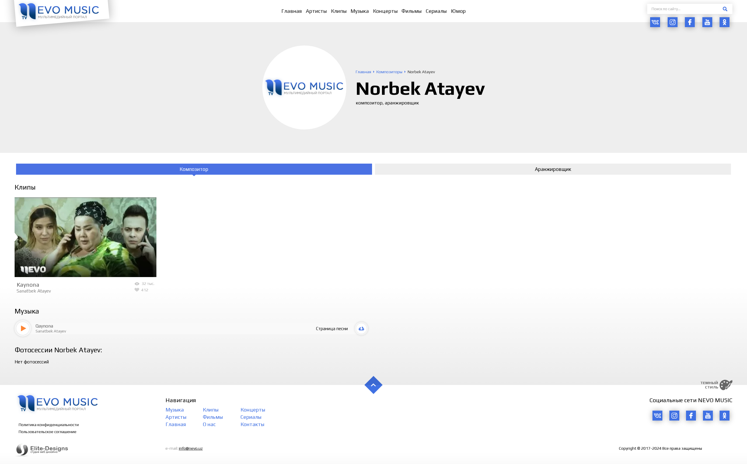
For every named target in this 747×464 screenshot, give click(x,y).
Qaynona (44, 326)
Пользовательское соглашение (47, 431)
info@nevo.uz (191, 448)
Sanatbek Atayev (34, 291)
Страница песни (332, 328)
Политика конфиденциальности (49, 424)
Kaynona (28, 284)
